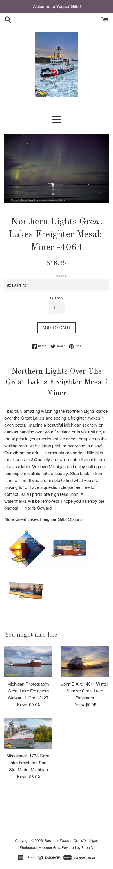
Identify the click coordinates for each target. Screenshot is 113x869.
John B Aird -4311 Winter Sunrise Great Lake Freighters (84, 691)
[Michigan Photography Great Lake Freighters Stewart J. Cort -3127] (28, 661)
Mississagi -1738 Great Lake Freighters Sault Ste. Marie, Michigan (28, 762)
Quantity (56, 297)
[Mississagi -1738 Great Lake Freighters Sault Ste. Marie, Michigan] (28, 733)
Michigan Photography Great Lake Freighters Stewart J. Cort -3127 (28, 691)
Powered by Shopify (77, 847)
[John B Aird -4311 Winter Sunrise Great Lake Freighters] (85, 661)
